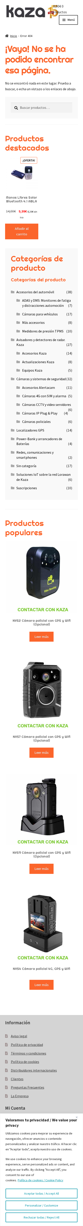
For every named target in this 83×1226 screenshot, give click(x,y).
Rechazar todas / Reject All (41, 1217)
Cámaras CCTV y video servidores (46, 404)
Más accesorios (33, 322)
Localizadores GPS (30, 430)
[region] (41, 1169)
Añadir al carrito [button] (22, 231)
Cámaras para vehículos (40, 314)
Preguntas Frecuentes (27, 1087)
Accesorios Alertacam (38, 387)
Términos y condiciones (28, 1053)
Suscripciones (26, 488)
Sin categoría (26, 466)
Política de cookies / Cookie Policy (40, 1180)
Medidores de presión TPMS (43, 331)
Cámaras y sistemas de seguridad (41, 379)
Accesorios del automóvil (35, 292)
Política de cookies (25, 1061)
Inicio (13, 36)
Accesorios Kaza (34, 353)
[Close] (78, 1117)
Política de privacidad (27, 1044)
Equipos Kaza (32, 370)
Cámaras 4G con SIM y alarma (44, 396)
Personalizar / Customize (41, 1205)
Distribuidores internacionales (34, 1070)
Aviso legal (19, 1036)
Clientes (17, 1079)
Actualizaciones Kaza (38, 362)
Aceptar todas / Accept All (41, 1193)
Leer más (41, 636)
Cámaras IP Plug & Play (39, 413)
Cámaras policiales (36, 421)
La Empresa (20, 1096)
